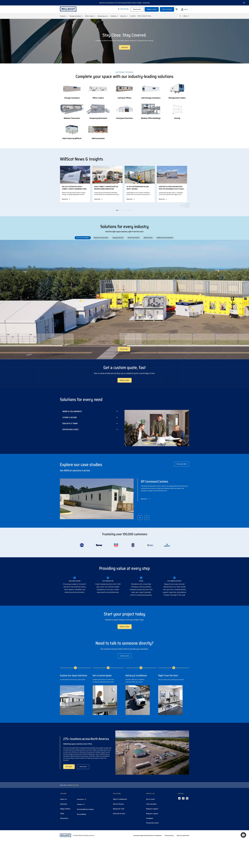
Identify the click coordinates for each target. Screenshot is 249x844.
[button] (243, 835)
